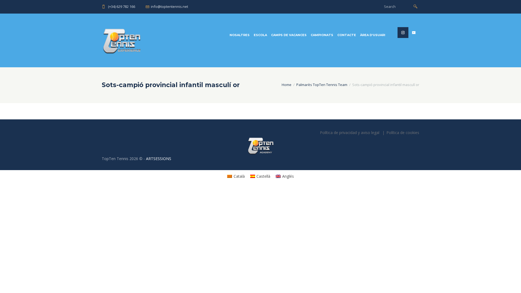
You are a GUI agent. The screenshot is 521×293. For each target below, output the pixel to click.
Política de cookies (402, 132)
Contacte (346, 35)
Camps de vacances (289, 35)
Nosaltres (240, 35)
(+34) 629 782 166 (121, 6)
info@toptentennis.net (169, 6)
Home (286, 84)
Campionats (322, 35)
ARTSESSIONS (158, 158)
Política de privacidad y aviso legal (349, 132)
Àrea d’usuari (372, 35)
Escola (260, 35)
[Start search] (415, 6)
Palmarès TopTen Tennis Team (321, 84)
